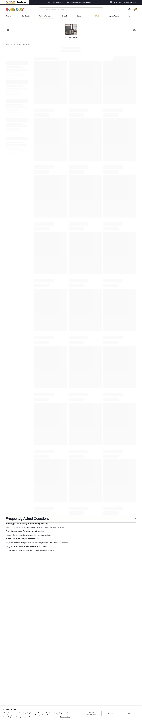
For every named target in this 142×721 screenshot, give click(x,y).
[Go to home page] (15, 9)
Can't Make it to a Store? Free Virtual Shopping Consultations (69, 2)
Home (7, 44)
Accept (110, 713)
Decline (129, 713)
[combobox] (72, 9)
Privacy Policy (65, 717)
